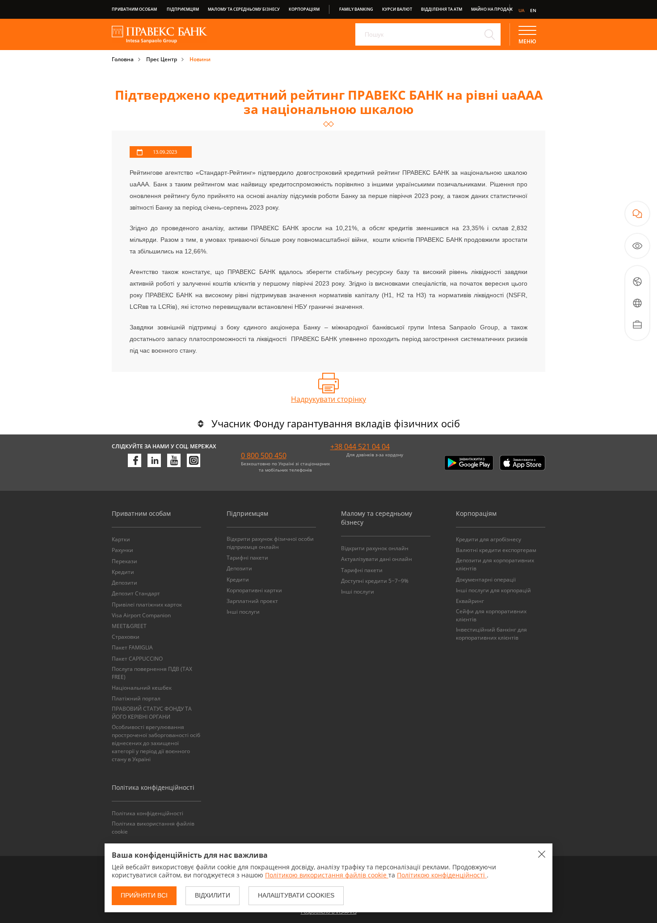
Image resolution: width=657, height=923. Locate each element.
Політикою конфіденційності (442, 875)
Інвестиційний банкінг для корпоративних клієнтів (491, 633)
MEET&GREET (129, 626)
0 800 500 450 (263, 455)
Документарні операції (486, 579)
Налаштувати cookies (296, 895)
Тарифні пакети (247, 557)
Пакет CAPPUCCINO (137, 658)
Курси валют (397, 9)
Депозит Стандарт (136, 593)
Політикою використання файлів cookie (326, 875)
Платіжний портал (136, 698)
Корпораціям (304, 9)
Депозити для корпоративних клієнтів (495, 564)
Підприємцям (183, 9)
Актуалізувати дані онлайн (376, 559)
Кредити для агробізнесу (488, 539)
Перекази (124, 561)
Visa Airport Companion (141, 615)
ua (521, 10)
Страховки (125, 637)
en (533, 10)
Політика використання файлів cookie (153, 827)
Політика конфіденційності (147, 813)
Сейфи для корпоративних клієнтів (491, 615)
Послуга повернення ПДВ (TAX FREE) (152, 673)
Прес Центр (161, 59)
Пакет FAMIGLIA (132, 647)
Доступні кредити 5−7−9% (375, 581)
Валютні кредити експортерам (496, 550)
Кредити (123, 572)
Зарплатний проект (252, 601)
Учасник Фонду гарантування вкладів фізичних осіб (335, 423)
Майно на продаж (492, 9)
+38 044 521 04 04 (360, 446)
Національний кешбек (142, 687)
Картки (121, 539)
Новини (200, 59)
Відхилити (212, 895)
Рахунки (122, 550)
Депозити (124, 582)
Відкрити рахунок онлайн (375, 548)
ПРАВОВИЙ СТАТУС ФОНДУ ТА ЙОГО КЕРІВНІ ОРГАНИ (152, 713)
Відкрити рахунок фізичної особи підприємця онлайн (270, 543)
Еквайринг (470, 601)
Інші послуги (243, 611)
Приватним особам (134, 9)
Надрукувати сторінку (328, 399)
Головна (123, 59)
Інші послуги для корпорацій (493, 590)
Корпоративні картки (254, 590)
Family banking (356, 9)
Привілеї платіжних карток (147, 604)
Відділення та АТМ (441, 9)
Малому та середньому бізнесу (244, 9)
